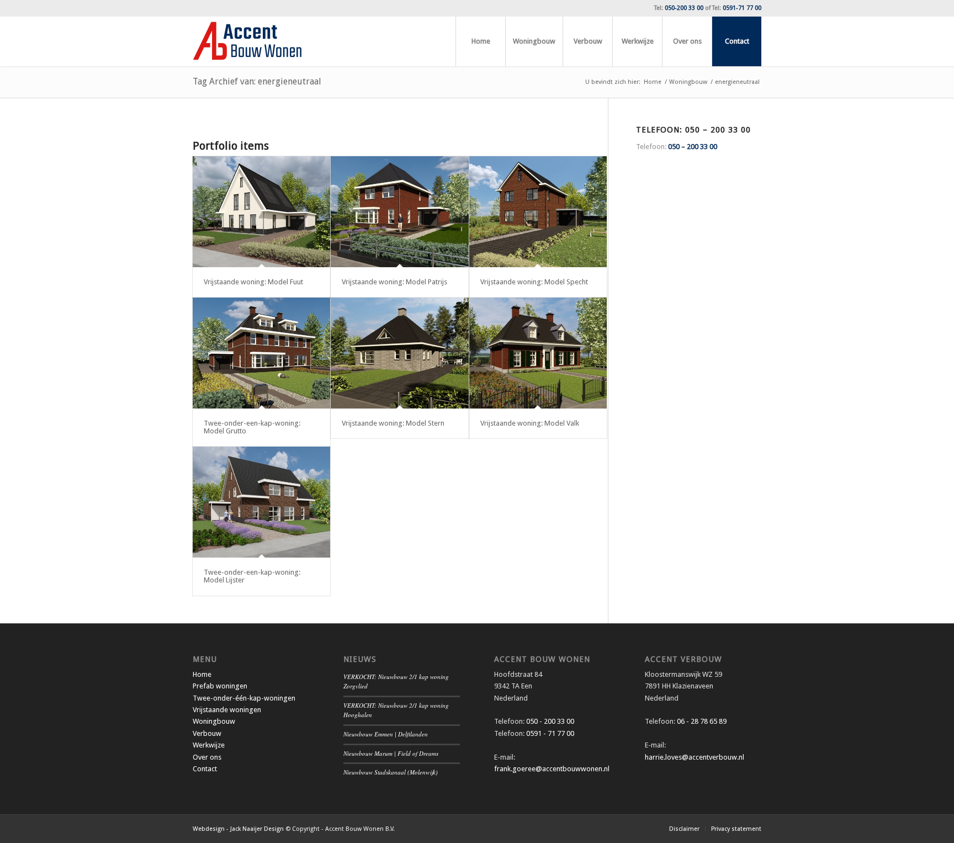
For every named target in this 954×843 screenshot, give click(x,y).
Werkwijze (209, 745)
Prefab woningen (220, 686)
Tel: (678, 8)
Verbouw (207, 733)
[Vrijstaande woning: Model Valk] (538, 353)
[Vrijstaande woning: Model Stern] (399, 353)
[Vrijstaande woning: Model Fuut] (261, 212)
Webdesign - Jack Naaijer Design (238, 829)
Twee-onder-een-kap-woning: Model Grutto (252, 427)
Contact (205, 769)
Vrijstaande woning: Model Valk (529, 423)
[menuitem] (480, 41)
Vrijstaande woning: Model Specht (534, 282)
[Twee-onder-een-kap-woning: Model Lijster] (261, 502)
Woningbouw (214, 721)
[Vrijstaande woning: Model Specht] (538, 212)
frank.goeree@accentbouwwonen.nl (552, 769)
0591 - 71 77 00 (550, 733)
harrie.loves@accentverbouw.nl (694, 757)
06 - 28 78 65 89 (701, 721)
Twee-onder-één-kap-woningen (244, 698)
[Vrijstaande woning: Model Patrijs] (399, 212)
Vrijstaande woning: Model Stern (393, 423)
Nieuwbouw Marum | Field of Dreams (390, 753)
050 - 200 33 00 (550, 721)
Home (202, 674)
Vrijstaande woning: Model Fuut (253, 282)
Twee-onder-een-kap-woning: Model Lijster (252, 576)
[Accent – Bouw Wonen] (247, 41)
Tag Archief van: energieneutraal (257, 81)
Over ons (207, 757)
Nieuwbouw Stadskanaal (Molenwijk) (390, 772)
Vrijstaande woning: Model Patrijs (394, 282)
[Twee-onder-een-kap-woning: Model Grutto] (261, 353)
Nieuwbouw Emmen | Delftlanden (385, 734)
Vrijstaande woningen (227, 710)
